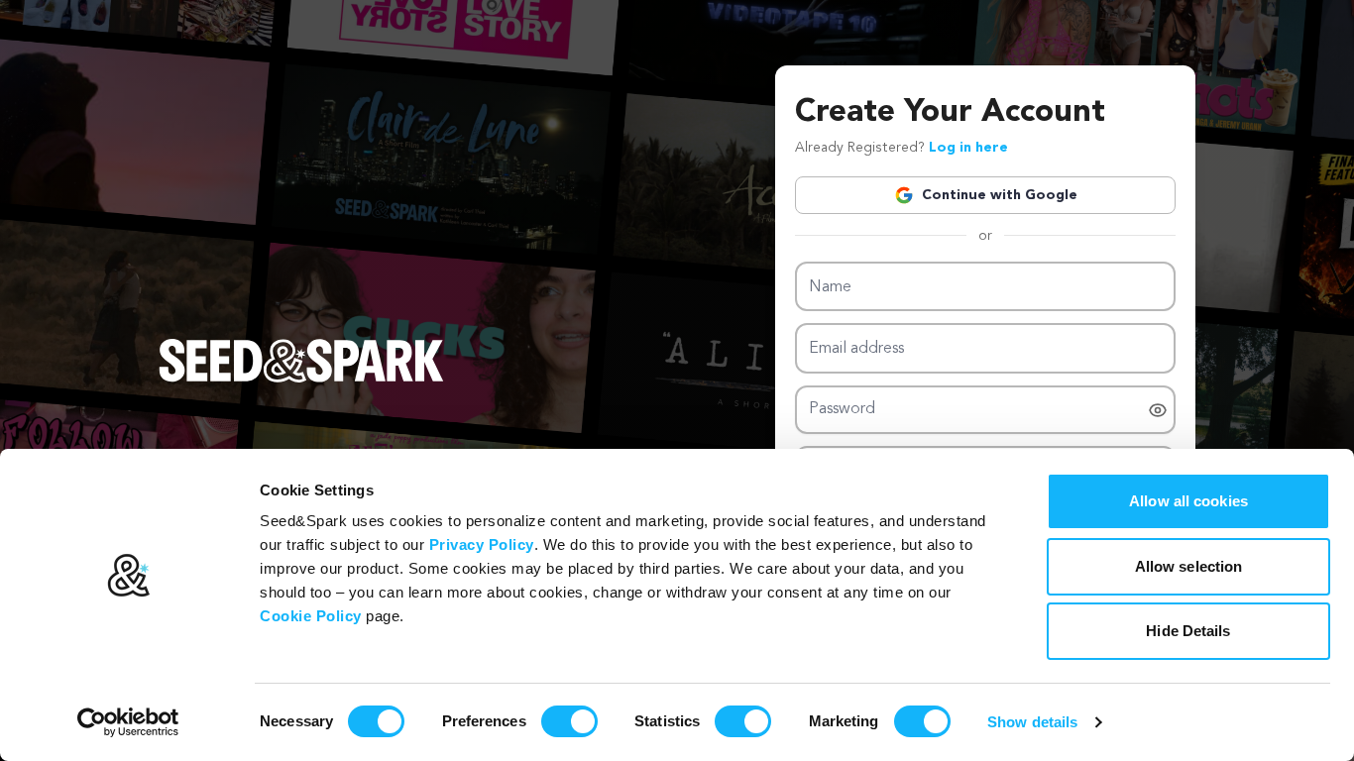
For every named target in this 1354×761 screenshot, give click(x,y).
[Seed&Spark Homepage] (301, 380)
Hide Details (1188, 630)
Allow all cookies (1188, 500)
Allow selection (1189, 566)
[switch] (569, 721)
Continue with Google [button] (999, 195)
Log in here (968, 148)
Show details (1032, 721)
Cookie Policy (311, 615)
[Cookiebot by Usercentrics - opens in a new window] (128, 722)
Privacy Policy (481, 544)
